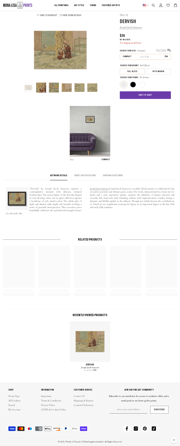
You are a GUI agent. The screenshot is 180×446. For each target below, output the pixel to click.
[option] (60, 50)
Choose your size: (132, 51)
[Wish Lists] (168, 5)
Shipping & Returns (113, 176)
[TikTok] (154, 428)
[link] (18, 290)
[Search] (153, 5)
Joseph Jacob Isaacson (131, 27)
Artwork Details (58, 176)
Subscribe (159, 410)
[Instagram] (136, 428)
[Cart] (175, 5)
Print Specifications (85, 176)
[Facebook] (127, 428)
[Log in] (161, 5)
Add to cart (145, 95)
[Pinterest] (145, 428)
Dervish (90, 365)
